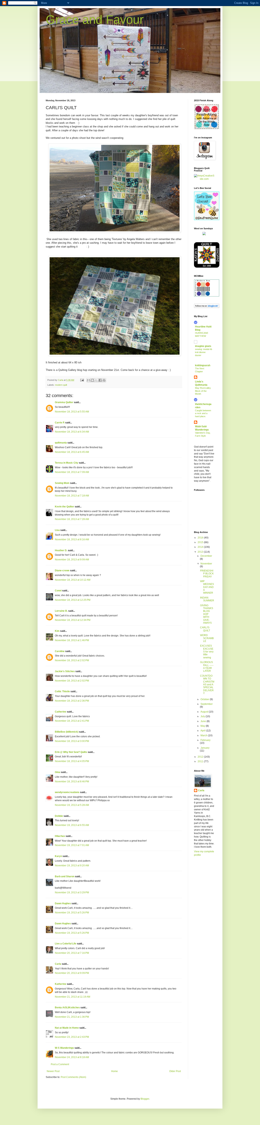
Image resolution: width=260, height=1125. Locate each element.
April (203, 730)
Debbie (59, 816)
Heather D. (61, 550)
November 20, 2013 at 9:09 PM (72, 973)
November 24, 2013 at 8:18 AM (72, 1057)
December (206, 555)
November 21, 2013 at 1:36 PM (72, 1016)
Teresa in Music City (66, 462)
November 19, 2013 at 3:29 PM (72, 892)
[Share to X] (96, 380)
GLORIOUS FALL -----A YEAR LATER (206, 666)
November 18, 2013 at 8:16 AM (72, 539)
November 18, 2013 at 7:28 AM (72, 519)
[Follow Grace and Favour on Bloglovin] (206, 307)
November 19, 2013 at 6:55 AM (72, 825)
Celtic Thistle (62, 691)
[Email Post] (81, 380)
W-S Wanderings (64, 1047)
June (203, 721)
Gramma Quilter (64, 402)
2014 (201, 547)
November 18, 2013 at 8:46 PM (72, 781)
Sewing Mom (62, 483)
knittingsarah (202, 365)
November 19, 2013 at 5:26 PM (72, 912)
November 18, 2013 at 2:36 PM (72, 700)
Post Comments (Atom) (73, 1077)
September (206, 704)
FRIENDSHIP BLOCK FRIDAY (207, 573)
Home (114, 1071)
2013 (201, 551)
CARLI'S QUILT (205, 629)
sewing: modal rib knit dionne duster (203, 352)
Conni (58, 590)
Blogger (145, 1098)
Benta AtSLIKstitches (67, 1007)
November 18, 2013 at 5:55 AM (72, 411)
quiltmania (61, 442)
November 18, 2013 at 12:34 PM (72, 620)
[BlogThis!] (92, 380)
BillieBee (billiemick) (66, 731)
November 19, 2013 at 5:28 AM (72, 805)
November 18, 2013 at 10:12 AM (72, 579)
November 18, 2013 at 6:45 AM (72, 452)
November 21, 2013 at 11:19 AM (72, 996)
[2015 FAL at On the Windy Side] (206, 128)
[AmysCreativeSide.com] (204, 179)
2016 (201, 537)
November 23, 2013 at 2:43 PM (72, 1037)
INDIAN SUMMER (207, 599)
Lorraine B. (61, 610)
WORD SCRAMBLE (207, 638)
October (205, 699)
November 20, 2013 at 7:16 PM (72, 953)
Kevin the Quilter (64, 506)
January (204, 747)
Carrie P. (60, 422)
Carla (58, 963)
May (203, 726)
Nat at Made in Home (67, 1027)
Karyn (58, 856)
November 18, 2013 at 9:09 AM (72, 559)
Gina (57, 772)
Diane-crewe (62, 570)
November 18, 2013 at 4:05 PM (72, 761)
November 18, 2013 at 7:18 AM (72, 495)
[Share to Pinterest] (104, 380)
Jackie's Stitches (65, 671)
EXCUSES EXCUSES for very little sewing (206, 651)
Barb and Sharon (64, 876)
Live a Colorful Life (65, 943)
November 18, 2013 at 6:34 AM (72, 431)
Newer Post (53, 1071)
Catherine (60, 711)
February (205, 740)
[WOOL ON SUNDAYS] (204, 234)
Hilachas (60, 836)
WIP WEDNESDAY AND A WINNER (207, 587)
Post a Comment (60, 1064)
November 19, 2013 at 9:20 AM (72, 865)
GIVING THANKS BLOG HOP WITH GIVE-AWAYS (206, 614)
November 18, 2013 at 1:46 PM (72, 640)
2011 (201, 761)
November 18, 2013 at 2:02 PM (72, 660)
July (203, 716)
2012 (201, 756)
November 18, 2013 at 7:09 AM (72, 472)
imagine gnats (203, 346)
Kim (57, 631)
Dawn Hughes (63, 903)
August (204, 711)
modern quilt (61, 385)
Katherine (60, 984)
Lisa (57, 530)
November (206, 563)
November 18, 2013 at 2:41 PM (72, 720)
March (204, 735)
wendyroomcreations (67, 792)
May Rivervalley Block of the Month (203, 391)
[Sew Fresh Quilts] (206, 219)
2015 (201, 542)
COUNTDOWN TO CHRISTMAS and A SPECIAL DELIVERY (207, 684)
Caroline (60, 651)
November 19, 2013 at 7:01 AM (72, 845)
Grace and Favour (95, 19)
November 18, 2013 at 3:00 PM (72, 741)
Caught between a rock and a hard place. (203, 413)
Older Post (175, 1071)
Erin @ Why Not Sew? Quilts (71, 752)
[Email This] (89, 380)
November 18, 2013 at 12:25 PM (72, 600)
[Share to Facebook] (100, 380)
